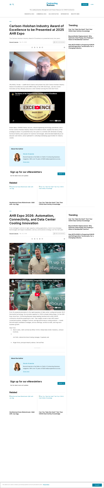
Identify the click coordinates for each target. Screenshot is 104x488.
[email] (42, 47)
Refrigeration (65, 13)
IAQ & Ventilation (54, 13)
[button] (10, 4)
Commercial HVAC (41, 13)
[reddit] (39, 47)
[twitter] (37, 47)
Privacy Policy (46, 484)
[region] (52, 485)
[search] (13, 4)
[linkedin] (34, 47)
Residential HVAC (29, 13)
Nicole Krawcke (13, 42)
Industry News (75, 13)
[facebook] (32, 47)
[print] (64, 47)
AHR (10, 21)
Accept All (97, 485)
